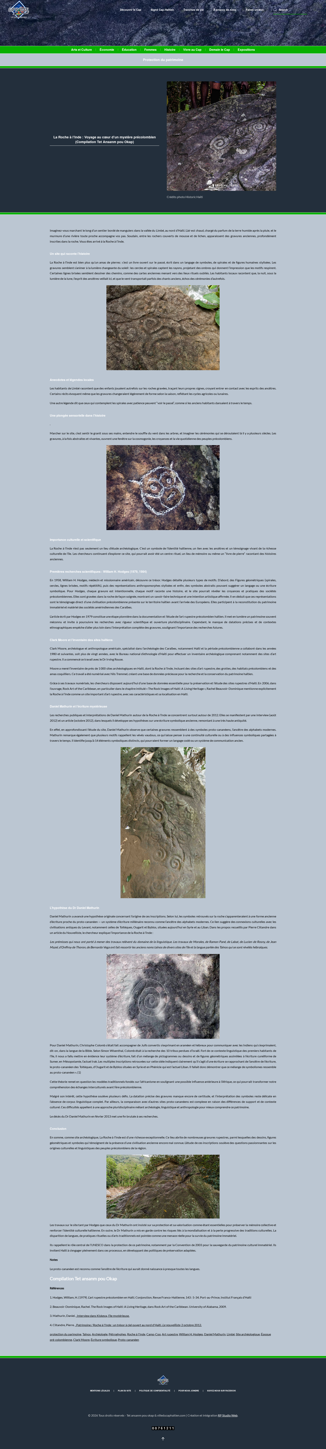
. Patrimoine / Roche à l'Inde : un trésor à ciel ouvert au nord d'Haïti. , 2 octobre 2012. (138, 1325)
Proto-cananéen (128, 1339)
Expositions (246, 49)
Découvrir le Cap (130, 10)
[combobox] (290, 9)
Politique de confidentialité (154, 1390)
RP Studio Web (228, 1415)
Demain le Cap (219, 49)
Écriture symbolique (104, 1339)
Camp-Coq (153, 1334)
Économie (107, 49)
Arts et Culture (81, 49)
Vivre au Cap (192, 49)
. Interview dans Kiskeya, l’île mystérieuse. (102, 1315)
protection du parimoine (65, 1334)
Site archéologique (248, 1334)
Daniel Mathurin (215, 1334)
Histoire (169, 49)
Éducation (129, 49)
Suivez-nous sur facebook (221, 1390)
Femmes (150, 49)
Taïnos (86, 1334)
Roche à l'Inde (136, 1334)
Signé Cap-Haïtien (162, 10)
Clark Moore (81, 1339)
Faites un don (255, 10)
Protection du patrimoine (163, 59)
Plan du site (124, 1390)
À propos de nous (224, 10)
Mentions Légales (100, 1390)
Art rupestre (170, 1334)
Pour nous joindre (188, 1390)
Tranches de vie (193, 10)
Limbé (231, 1334)
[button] (163, 1438)
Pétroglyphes (117, 1334)
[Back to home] (19, 9)
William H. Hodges (191, 1334)
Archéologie (100, 1334)
